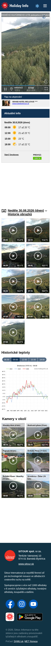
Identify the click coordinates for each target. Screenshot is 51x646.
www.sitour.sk (26, 564)
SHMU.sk (18, 641)
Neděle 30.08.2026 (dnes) (26, 210)
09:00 (15, 359)
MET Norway (31, 641)
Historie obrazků (20, 214)
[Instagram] (21, 604)
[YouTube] (33, 604)
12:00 (24, 359)
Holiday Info (12, 3)
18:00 (42, 359)
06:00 (6, 359)
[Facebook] (10, 604)
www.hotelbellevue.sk (20, 104)
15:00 (33, 359)
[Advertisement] (25, 184)
